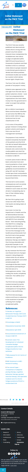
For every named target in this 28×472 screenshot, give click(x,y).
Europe (19, 440)
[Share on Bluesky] (20, 400)
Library (19, 432)
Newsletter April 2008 (14, 330)
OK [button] (3, 470)
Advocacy (20, 435)
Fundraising (6, 442)
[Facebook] (9, 454)
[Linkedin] (14, 454)
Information (6, 435)
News (4, 440)
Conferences (7, 437)
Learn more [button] (13, 465)
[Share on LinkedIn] (17, 400)
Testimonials (20, 437)
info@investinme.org (9, 423)
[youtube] (19, 454)
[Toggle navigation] (18, 5)
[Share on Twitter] (13, 400)
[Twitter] (16, 454)
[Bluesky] (11, 454)
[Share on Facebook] (10, 400)
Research (6, 432)
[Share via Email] (23, 400)
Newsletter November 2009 (16, 326)
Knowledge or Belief (13, 322)
